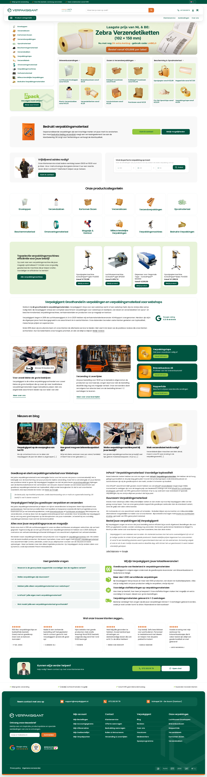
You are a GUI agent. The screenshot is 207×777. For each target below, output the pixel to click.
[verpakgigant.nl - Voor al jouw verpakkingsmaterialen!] (23, 10)
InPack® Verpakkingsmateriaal (86, 539)
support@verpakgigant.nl (76, 701)
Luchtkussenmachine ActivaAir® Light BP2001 (115, 275)
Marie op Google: (51, 490)
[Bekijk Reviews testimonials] (176, 321)
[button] (193, 10)
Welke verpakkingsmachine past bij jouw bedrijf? (122, 449)
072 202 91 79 (114, 701)
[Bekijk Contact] (24, 167)
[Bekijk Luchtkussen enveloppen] (69, 70)
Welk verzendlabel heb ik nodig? (163, 447)
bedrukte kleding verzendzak (63, 134)
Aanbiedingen (183, 18)
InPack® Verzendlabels (163, 486)
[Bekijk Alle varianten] (185, 70)
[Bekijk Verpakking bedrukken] (28, 132)
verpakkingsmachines (77, 537)
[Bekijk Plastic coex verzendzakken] (69, 92)
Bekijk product (83, 283)
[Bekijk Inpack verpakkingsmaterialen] (32, 96)
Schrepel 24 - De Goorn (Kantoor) (167, 701)
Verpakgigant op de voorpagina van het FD (36, 449)
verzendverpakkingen (81, 482)
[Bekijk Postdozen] (138, 92)
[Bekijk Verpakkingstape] (185, 91)
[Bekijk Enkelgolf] (116, 70)
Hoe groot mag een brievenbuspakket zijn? (79, 449)
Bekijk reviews (98, 331)
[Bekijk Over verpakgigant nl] (40, 359)
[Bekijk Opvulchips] (164, 91)
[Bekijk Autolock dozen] (116, 92)
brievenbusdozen (56, 511)
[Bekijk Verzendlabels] (127, 38)
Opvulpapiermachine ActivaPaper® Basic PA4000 (175, 275)
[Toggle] (15, 568)
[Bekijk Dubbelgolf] (138, 70)
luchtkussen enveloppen (75, 511)
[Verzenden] (151, 10)
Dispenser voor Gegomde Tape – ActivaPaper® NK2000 (146, 276)
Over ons (195, 18)
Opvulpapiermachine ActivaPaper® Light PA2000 (87, 275)
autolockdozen (17, 509)
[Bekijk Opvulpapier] (164, 70)
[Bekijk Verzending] (103, 358)
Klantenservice (169, 18)
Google (125, 551)
